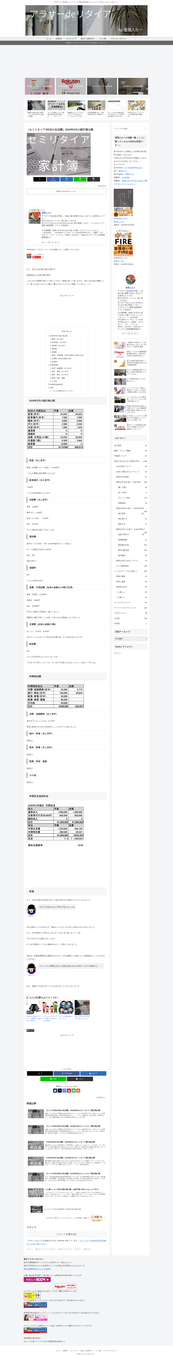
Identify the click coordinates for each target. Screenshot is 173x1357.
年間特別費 (54, 365)
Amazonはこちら (121, 218)
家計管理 (31, 1030)
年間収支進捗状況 (56, 384)
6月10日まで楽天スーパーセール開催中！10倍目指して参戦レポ (34, 1018)
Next (148, 109)
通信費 (54, 349)
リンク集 (98, 1351)
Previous (25, 109)
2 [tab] (86, 122)
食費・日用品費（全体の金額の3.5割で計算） (68, 355)
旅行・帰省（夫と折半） (61, 371)
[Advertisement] (86, 61)
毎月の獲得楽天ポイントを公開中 (37, 1269)
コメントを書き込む (66, 1234)
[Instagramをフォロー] (49, 242)
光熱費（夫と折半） (59, 345)
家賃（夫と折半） (58, 339)
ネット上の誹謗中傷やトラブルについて (66, 1017)
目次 (64, 331)
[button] (93, 179)
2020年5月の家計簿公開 (58, 336)
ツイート (117, 653)
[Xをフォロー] (46, 242)
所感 (51, 387)
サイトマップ (74, 1351)
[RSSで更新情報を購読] (59, 242)
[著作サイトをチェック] (43, 242)
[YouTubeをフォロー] (52, 242)
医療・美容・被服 (58, 378)
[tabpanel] (36, 109)
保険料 (54, 352)
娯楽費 (54, 362)
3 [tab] (90, 122)
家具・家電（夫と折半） (61, 374)
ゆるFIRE (126, 177)
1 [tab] (83, 122)
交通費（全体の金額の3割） (62, 358)
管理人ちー (47, 213)
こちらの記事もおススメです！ (63, 391)
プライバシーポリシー (110, 1351)
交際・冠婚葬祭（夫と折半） (62, 368)
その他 (54, 381)
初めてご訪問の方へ (87, 1351)
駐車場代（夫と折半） (60, 342)
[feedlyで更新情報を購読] (55, 242)
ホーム (58, 1351)
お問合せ (65, 1351)
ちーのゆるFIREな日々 (133, 168)
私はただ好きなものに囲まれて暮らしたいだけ (82, 1017)
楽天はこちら (119, 222)
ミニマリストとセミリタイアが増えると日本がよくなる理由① (50, 1018)
